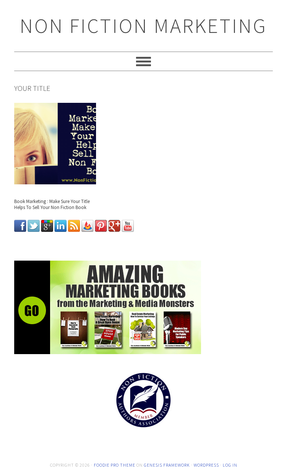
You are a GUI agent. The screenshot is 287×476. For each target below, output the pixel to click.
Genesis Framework (167, 465)
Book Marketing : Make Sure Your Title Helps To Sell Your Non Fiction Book (52, 204)
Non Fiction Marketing (143, 26)
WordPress (206, 465)
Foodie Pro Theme (114, 465)
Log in (230, 465)
